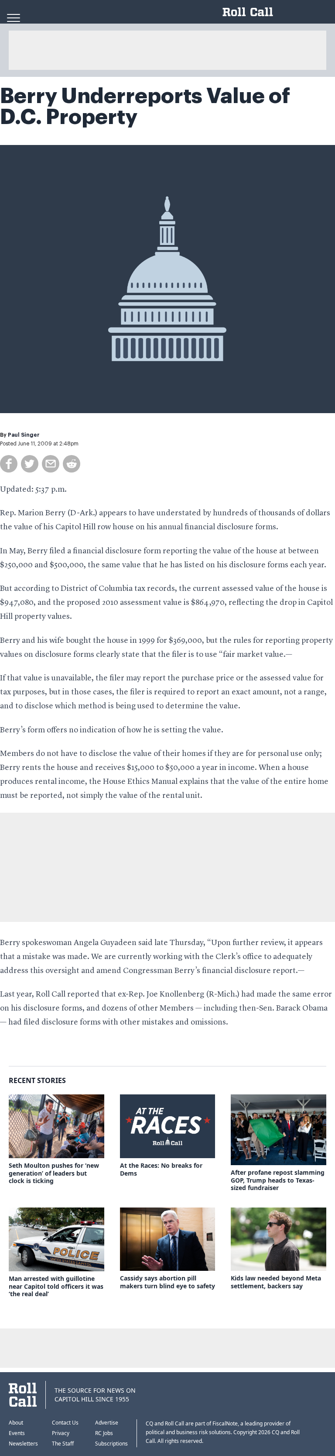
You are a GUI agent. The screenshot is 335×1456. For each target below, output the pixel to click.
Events (17, 1433)
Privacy (60, 1433)
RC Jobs (104, 1433)
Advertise (106, 1422)
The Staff (63, 1443)
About (16, 1422)
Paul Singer (24, 435)
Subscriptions (111, 1443)
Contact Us (65, 1422)
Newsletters (23, 1443)
